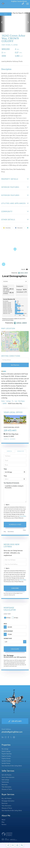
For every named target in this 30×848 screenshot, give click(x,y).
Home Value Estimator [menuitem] (8, 777)
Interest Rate (8, 638)
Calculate (15, 649)
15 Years (16, 617)
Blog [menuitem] (3, 822)
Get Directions (15, 365)
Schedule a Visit (20, 451)
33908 (4, 403)
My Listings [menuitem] (5, 749)
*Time (5, 476)
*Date (5, 469)
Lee (16, 401)
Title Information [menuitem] (6, 787)
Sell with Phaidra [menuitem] (6, 775)
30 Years (8, 617)
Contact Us (6, 439)
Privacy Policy (23, 516)
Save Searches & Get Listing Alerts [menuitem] (12, 766)
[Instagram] (5, 737)
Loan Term (7, 614)
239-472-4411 (10, 430)
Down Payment (8, 631)
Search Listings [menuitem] (6, 751)
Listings (8, 401)
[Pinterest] (14, 737)
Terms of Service (11, 531)
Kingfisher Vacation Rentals (19, 1)
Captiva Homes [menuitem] (6, 758)
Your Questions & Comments (11, 483)
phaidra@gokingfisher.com (12, 732)
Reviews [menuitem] (4, 824)
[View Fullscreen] (3, 339)
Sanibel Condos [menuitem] (6, 761)
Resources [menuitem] (5, 784)
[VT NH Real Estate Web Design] (15, 834)
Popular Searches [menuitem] (7, 754)
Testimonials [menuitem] (5, 782)
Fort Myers (21, 401)
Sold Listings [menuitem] (5, 780)
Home (3, 401)
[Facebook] (8, 737)
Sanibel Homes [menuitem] (6, 763)
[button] (2, 22)
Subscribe (15, 588)
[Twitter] (11, 737)
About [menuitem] (3, 820)
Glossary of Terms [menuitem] (7, 789)
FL (12, 401)
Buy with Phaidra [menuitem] (6, 798)
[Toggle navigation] (27, 4)
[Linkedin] (2, 737)
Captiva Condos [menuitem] (6, 756)
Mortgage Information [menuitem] (8, 801)
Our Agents (12, 439)
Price (5, 623)
